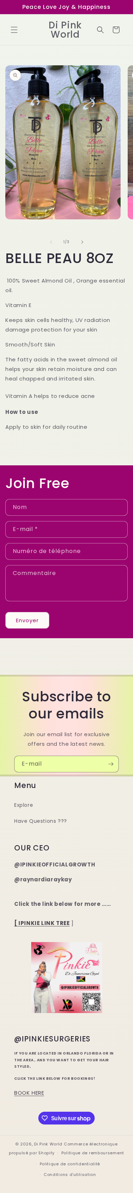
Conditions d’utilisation (70, 1174)
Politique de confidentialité (70, 1164)
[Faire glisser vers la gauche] (51, 242)
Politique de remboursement (92, 1153)
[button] (14, 30)
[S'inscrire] (110, 764)
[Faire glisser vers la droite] (82, 242)
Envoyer (27, 620)
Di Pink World (48, 1144)
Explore (23, 805)
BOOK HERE (29, 1092)
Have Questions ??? (40, 821)
